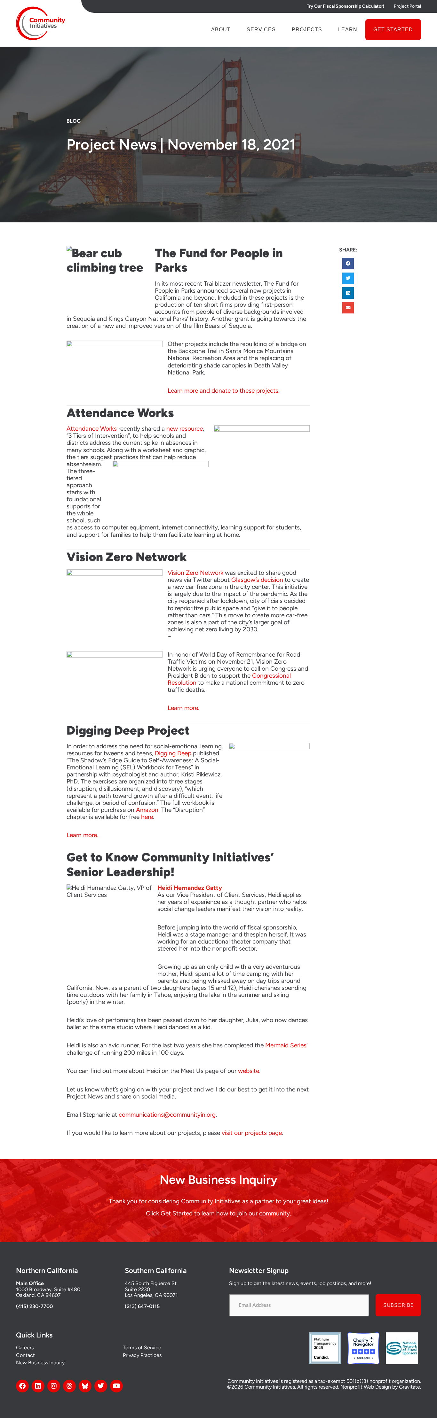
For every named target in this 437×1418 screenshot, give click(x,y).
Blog (74, 121)
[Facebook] (22, 1386)
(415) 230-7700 (34, 1306)
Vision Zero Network (195, 572)
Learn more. (183, 708)
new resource (184, 428)
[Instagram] (53, 1386)
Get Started (393, 29)
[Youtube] (116, 1386)
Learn (347, 29)
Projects (307, 29)
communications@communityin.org (167, 1114)
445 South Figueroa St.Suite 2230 (151, 1286)
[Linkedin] (38, 1386)
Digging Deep (173, 753)
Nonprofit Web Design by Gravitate (380, 1387)
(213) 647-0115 (142, 1306)
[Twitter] (100, 1386)
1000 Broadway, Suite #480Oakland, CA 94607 (48, 1292)
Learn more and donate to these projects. (224, 390)
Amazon (147, 809)
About (221, 29)
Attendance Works (92, 428)
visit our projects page (252, 1133)
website (248, 1071)
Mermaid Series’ (286, 1045)
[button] (348, 263)
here (147, 817)
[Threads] (69, 1386)
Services (261, 29)
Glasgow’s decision (257, 579)
